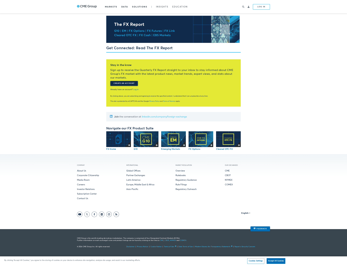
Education (180, 7)
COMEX (229, 185)
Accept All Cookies (276, 261)
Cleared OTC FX (224, 149)
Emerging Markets (170, 149)
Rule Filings (181, 185)
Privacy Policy (154, 101)
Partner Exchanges (135, 175)
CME (227, 171)
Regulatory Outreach (186, 189)
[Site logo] (87, 7)
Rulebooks (181, 175)
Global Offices (133, 171)
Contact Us (82, 198)
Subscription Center (87, 194)
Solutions (139, 7)
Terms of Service (169, 101)
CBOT (228, 175)
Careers (81, 185)
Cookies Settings (256, 261)
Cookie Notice (156, 247)
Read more (118, 139)
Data (124, 7)
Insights (162, 7)
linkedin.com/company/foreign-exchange (164, 117)
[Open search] (243, 6)
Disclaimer (130, 247)
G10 (135, 149)
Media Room (83, 180)
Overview (180, 171)
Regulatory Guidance (186, 180)
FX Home (111, 149)
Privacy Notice (142, 247)
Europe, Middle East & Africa (140, 185)
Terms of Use (169, 247)
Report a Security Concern (244, 247)
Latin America (133, 180)
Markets (111, 7)
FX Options (194, 149)
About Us (81, 171)
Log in (136, 89)
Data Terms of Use (185, 247)
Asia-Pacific (132, 189)
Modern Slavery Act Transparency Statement (212, 247)
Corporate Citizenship (88, 175)
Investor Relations (86, 189)
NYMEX (228, 180)
